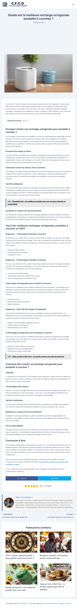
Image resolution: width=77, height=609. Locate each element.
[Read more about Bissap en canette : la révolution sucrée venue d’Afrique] (55, 542)
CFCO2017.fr (23, 603)
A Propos (68, 603)
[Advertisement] (38, 39)
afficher (25, 120)
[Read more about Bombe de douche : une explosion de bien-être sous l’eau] (21, 574)
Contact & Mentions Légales (54, 603)
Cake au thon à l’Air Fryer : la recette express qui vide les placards (52, 587)
